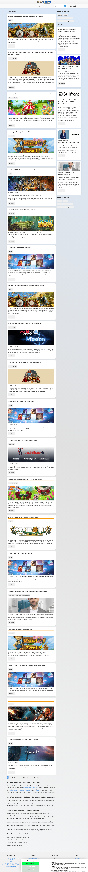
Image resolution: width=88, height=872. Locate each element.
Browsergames (38, 6)
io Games (49, 6)
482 (27, 777)
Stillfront (60, 15)
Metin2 (10, 173)
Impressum (76, 858)
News (21, 6)
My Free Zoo (11, 213)
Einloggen (72, 6)
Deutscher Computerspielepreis (65, 21)
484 (34, 777)
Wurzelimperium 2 (13, 97)
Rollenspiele (22, 790)
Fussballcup (11, 444)
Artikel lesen (11, 46)
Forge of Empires (12, 58)
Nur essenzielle (31, 866)
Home (14, 6)
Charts (29, 6)
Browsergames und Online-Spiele (30, 787)
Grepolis (10, 20)
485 (38, 777)
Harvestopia (11, 135)
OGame (10, 251)
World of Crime (12, 327)
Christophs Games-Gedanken (65, 18)
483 (31, 777)
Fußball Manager (14, 790)
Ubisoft (65, 15)
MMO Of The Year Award (11, 863)
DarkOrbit (11, 704)
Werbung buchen (11, 858)
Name (55, 858)
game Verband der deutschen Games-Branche (19, 595)
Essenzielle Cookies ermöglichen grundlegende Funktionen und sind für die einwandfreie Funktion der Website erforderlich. (68, 863)
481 (24, 777)
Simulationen (38, 790)
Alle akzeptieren (30, 863)
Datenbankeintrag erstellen (33, 858)
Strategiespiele (28, 790)
